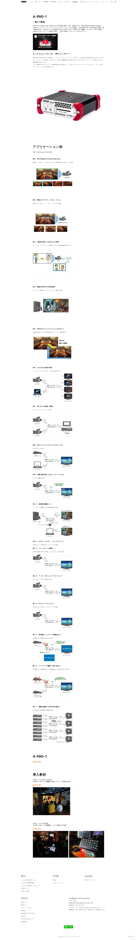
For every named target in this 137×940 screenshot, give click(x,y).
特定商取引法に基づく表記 (28, 913)
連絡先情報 (24, 921)
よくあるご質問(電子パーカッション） (31, 885)
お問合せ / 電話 (25, 891)
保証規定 (23, 916)
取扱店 (54, 880)
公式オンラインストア (58, 882)
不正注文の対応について (27, 919)
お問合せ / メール (25, 888)
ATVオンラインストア (66, 936)
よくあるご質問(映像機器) (28, 882)
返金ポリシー (24, 902)
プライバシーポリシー (27, 907)
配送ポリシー (24, 905)
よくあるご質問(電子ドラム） (28, 880)
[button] (38, 1)
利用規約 (23, 910)
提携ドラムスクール (90, 880)
